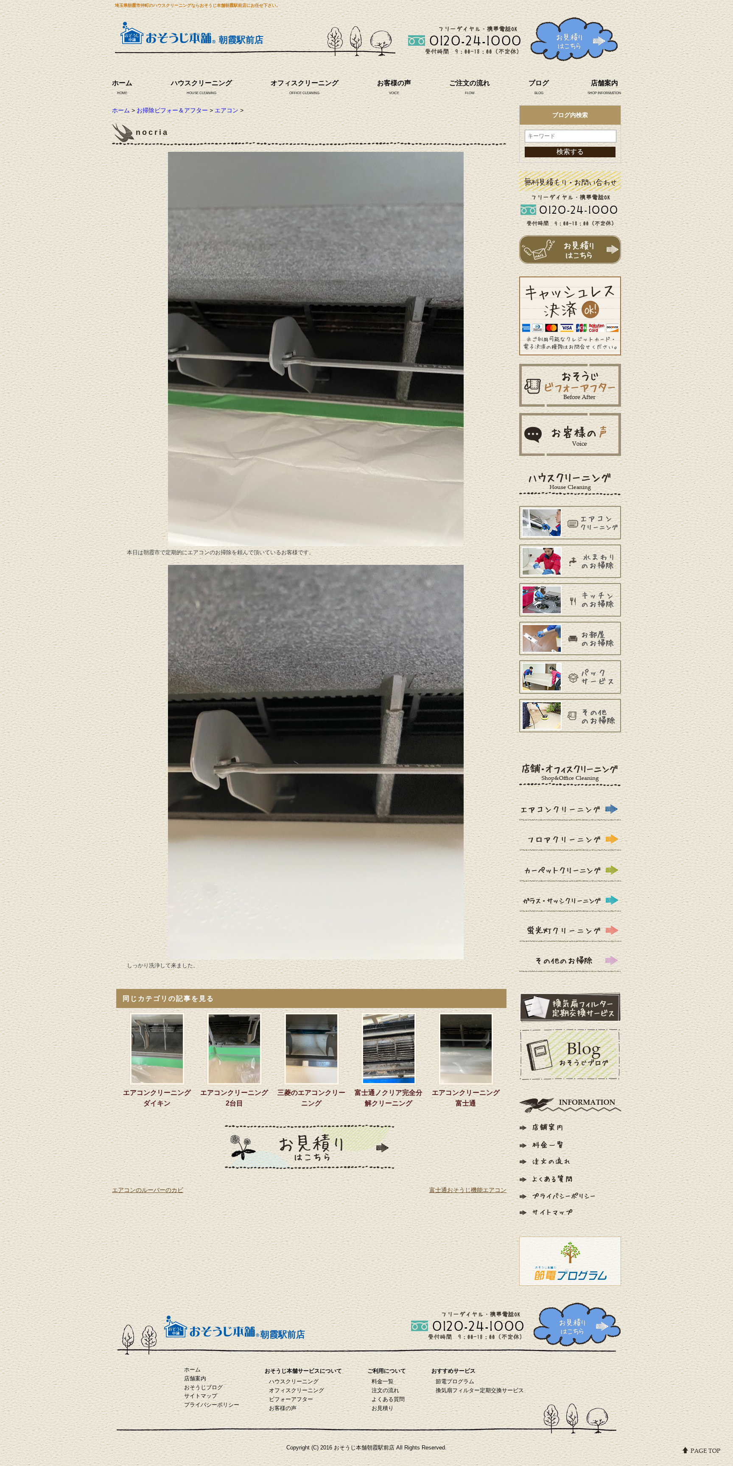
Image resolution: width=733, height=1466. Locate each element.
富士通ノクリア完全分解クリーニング (388, 1098)
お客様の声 (394, 83)
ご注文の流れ (469, 83)
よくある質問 (388, 1399)
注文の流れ (385, 1390)
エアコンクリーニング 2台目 (235, 1098)
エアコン (226, 110)
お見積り (383, 1408)
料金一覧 (383, 1381)
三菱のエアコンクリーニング (311, 1098)
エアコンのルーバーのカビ (147, 1190)
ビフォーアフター (291, 1399)
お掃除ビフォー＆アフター (172, 110)
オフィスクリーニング (305, 83)
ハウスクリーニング (201, 83)
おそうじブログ (203, 1387)
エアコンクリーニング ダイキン (158, 1098)
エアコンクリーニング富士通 (466, 1098)
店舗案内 (604, 83)
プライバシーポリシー (211, 1405)
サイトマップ (200, 1396)
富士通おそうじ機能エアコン (467, 1190)
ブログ (539, 83)
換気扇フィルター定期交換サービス (480, 1390)
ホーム (122, 83)
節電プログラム (455, 1381)
